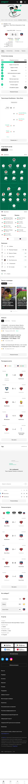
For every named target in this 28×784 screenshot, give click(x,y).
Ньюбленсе (10, 38)
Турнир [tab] (23, 50)
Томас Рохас (8, 226)
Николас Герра (8, 227)
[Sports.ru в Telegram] (3, 659)
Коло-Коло (17, 38)
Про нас (3, 670)
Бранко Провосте (9, 219)
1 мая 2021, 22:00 (11, 30)
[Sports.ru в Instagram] (11, 659)
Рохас (8, 137)
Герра (8, 45)
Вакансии (3, 682)
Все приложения (14, 653)
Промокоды (4, 726)
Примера (15, 19)
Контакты (3, 678)
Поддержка (4, 690)
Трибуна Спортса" (5, 694)
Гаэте (17, 41)
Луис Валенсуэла (9, 222)
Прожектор (3, 702)
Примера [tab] (14, 320)
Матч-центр (10, 19)
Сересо (6, 46)
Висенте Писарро (22, 227)
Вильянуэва (21, 41)
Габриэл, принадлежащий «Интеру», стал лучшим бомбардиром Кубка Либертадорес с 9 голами (14, 345)
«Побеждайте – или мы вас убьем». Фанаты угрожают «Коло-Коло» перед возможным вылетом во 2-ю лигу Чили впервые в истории (13, 326)
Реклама (3, 686)
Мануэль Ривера (8, 230)
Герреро (11, 45)
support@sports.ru (5, 733)
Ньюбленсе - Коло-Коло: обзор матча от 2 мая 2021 (22, 19)
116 (3, 340)
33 (3, 348)
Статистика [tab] (9, 50)
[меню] (25, 2)
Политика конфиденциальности (8, 710)
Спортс (2, 19)
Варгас (11, 42)
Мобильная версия (14, 665)
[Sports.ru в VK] (7, 659)
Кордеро (11, 44)
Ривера (7, 131)
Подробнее (15, 746)
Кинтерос (11, 41)
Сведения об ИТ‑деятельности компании (10, 722)
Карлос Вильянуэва (22, 231)
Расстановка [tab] (4, 149)
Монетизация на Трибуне (7, 698)
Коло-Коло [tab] (7, 320)
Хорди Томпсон (21, 218)
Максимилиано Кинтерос (9, 223)
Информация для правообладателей (9, 714)
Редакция (3, 674)
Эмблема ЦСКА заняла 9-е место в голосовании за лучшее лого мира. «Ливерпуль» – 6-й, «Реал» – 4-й (11, 336)
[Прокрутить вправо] (24, 298)
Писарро (21, 120)
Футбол (6, 19)
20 (3, 331)
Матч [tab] (2, 50)
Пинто (9, 42)
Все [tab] (2, 320)
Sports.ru (4, 737)
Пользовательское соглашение (8, 706)
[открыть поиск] (17, 2)
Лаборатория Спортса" (6, 718)
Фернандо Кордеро (9, 218)
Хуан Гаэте (20, 223)
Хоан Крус (20, 219)
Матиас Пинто (8, 235)
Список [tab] (11, 149)
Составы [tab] (17, 50)
